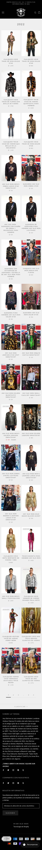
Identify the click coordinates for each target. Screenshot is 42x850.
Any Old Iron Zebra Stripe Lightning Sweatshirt (11, 475)
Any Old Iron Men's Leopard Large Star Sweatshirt (31, 475)
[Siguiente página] (33, 695)
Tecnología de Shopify (21, 827)
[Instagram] (13, 770)
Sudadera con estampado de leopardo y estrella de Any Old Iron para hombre (10, 272)
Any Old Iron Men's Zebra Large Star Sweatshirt (10, 186)
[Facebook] (3, 770)
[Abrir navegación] (3, 12)
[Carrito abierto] (39, 12)
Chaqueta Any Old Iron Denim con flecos (31, 270)
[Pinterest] (18, 770)
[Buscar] (35, 12)
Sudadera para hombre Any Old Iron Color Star (10, 315)
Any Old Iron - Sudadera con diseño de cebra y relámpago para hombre (10, 228)
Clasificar (20, 706)
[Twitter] (8, 770)
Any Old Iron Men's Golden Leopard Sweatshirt (10, 435)
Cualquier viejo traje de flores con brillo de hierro (11, 101)
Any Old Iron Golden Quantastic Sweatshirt (11, 395)
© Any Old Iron (21, 824)
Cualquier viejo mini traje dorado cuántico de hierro (31, 638)
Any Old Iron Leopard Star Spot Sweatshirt (10, 355)
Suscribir (10, 813)
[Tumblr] (23, 770)
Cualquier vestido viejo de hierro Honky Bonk (11, 638)
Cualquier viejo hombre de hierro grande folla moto (31, 598)
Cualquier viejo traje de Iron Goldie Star (11, 61)
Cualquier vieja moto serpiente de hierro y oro (11, 558)
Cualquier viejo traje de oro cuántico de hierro (31, 678)
